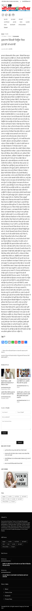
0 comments (16, 36)
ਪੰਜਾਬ (21, 22)
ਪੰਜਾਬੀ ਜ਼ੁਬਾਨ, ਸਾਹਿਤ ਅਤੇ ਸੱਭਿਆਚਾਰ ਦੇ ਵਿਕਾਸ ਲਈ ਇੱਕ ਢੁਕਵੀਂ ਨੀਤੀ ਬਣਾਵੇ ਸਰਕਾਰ (23, 394)
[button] (3, 5)
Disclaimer (7, 595)
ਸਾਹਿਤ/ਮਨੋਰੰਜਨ (22, 24)
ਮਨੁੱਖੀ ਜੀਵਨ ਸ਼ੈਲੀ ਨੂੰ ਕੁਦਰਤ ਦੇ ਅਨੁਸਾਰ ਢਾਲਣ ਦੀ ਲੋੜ (8, 393)
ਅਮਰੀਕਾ (28, 22)
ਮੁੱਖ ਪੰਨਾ (6, 19)
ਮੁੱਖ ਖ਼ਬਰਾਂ (20, 499)
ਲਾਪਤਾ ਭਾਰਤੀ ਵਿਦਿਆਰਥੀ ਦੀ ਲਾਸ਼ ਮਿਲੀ (13, 463)
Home (2, 34)
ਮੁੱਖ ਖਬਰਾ (13, 19)
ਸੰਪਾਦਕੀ (21, 19)
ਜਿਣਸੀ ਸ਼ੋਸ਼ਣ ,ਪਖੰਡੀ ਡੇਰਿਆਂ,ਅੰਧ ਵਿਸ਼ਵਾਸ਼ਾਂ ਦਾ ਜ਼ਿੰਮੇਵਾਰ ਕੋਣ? (7, 382)
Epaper (6, 27)
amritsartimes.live (6, 387)
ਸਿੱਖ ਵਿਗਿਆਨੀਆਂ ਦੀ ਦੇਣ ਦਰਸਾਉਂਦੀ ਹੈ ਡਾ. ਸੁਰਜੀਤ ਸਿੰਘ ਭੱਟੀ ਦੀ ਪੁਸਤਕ (23, 381)
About (6, 589)
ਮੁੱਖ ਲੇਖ (14, 22)
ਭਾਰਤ (5, 24)
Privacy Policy (8, 599)
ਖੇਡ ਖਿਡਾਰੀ (12, 24)
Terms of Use (8, 592)
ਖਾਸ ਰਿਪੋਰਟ (6, 22)
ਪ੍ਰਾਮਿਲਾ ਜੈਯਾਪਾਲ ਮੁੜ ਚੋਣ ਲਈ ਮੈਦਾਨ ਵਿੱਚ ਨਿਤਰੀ (15, 450)
